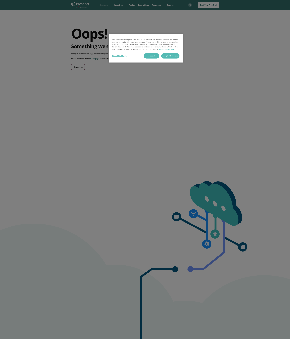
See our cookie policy (167, 49)
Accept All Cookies (170, 56)
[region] (146, 48)
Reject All (151, 56)
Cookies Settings (119, 56)
